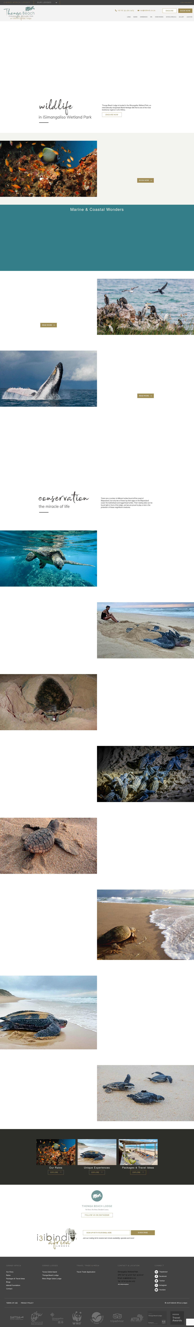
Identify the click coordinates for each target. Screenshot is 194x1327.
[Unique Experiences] (97, 1152)
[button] (128, 10)
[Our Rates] (55, 1152)
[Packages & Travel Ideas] (138, 1152)
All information (123, 1284)
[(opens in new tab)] (97, 1195)
